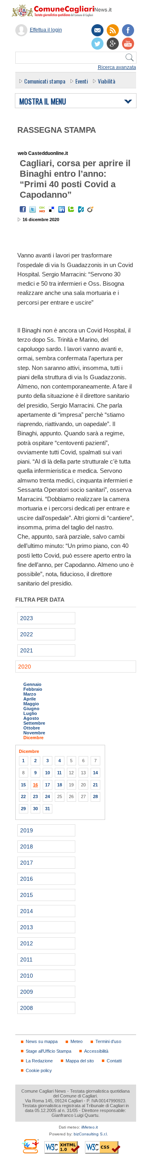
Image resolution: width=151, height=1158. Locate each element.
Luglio (30, 713)
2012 (26, 943)
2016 (26, 879)
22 (23, 796)
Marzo (29, 694)
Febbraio (32, 689)
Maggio (31, 703)
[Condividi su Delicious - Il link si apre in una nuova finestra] (52, 209)
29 (23, 808)
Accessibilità (96, 1051)
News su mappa (42, 1041)
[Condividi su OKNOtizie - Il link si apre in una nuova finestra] (42, 209)
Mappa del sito (80, 1060)
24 (47, 796)
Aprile (29, 698)
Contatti (114, 1060)
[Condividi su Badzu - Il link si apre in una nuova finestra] (81, 209)
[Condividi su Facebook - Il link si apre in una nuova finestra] (23, 209)
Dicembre (33, 737)
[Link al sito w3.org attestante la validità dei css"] (102, 1147)
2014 (26, 911)
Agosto (31, 718)
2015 (26, 895)
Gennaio (32, 684)
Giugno (31, 708)
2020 (24, 666)
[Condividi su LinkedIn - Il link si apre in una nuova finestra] (61, 209)
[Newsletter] (97, 30)
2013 (26, 927)
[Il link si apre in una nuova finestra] (128, 30)
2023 (26, 618)
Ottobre (31, 727)
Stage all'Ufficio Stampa (48, 1051)
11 (59, 772)
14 (95, 772)
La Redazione (39, 1060)
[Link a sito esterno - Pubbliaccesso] (30, 1146)
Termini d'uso (108, 1041)
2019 (26, 830)
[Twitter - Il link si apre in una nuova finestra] (32, 209)
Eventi (81, 81)
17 (47, 784)
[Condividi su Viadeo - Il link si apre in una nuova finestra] (90, 209)
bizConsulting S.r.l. (91, 1134)
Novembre (34, 732)
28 (95, 796)
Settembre (34, 723)
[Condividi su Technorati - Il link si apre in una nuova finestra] (71, 209)
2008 (26, 1008)
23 (35, 796)
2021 (26, 650)
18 (59, 784)
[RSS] (113, 30)
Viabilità (106, 81)
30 (35, 808)
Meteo (76, 1041)
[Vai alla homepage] (65, 10)
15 (23, 784)
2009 (26, 992)
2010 (26, 975)
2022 (26, 634)
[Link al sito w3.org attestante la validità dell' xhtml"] (62, 1147)
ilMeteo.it (89, 1127)
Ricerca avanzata (117, 67)
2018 (26, 846)
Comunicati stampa (44, 81)
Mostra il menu (42, 102)
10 (47, 772)
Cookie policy (39, 1070)
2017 (26, 862)
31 (47, 808)
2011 (26, 959)
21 (95, 784)
